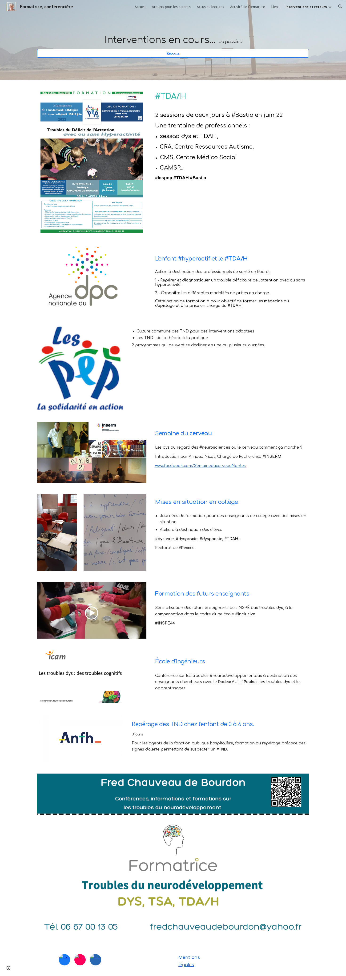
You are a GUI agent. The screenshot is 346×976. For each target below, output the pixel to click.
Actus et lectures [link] (210, 6)
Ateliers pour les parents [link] (171, 6)
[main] (173, 35)
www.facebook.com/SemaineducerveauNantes (200, 466)
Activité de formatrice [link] (247, 6)
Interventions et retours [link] (306, 6)
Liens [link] (275, 6)
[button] (340, 6)
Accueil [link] (140, 6)
